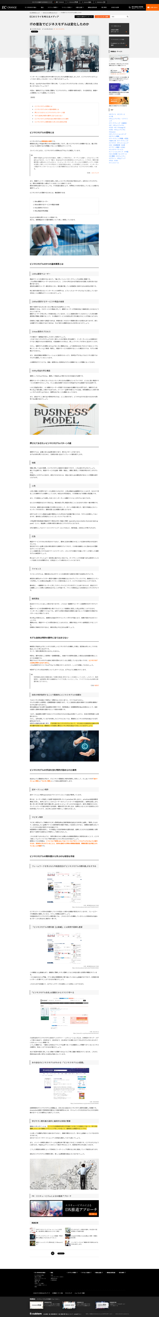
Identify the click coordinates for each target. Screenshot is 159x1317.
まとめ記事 (113, 154)
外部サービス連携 (39, 1283)
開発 (118, 147)
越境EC (124, 123)
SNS (111, 130)
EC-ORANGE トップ (35, 12)
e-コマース (123, 154)
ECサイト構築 (114, 136)
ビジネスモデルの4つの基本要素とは (47, 109)
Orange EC (122, 127)
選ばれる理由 (38, 1277)
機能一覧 (37, 1281)
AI (115, 127)
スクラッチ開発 (52, 7)
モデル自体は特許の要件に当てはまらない (49, 115)
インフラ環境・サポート (41, 1285)
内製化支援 (79, 7)
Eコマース (121, 114)
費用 (36, 1286)
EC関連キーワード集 (57, 1293)
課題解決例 (37, 1280)
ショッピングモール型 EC (57, 1277)
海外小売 (113, 141)
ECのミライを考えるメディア (50, 12)
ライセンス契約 (66, 7)
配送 (126, 138)
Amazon (112, 132)
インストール (114, 163)
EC (111, 125)
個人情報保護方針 (53, 1314)
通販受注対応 (54, 1278)
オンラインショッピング (118, 134)
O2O (111, 127)
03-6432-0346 (137, 7)
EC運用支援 (53, 1280)
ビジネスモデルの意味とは (43, 106)
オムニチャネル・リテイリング (118, 119)
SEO (116, 160)
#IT (54, 29)
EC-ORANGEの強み (30, 7)
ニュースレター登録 (102, 17)
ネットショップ (123, 143)
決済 (123, 145)
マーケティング (115, 123)
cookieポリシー (78, 1314)
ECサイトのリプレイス (40, 1278)
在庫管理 (117, 145)
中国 (126, 152)
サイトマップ (68, 1293)
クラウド (113, 143)
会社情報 (45, 1314)
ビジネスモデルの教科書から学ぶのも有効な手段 (51, 122)
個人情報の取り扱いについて (66, 1314)
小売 (111, 116)
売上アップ (121, 158)
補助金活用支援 (92, 7)
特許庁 (96, 685)
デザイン (113, 158)
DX (111, 145)
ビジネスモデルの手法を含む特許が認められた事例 (51, 119)
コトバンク (95, 173)
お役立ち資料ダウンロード (84, 17)
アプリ (112, 147)
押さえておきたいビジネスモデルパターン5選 (50, 112)
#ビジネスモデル (60, 29)
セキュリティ (121, 156)
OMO (123, 147)
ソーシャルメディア (116, 152)
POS (111, 160)
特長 (52, 1275)
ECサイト (113, 114)
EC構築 (112, 156)
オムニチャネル (119, 125)
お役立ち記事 (115, 7)
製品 (42, 7)
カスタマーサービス (116, 149)
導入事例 (104, 7)
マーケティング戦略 (116, 138)
